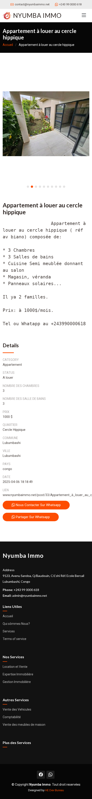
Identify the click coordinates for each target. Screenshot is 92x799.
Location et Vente (15, 666)
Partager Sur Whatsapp (32, 517)
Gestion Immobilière (17, 681)
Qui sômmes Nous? (16, 623)
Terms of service (14, 638)
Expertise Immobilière (18, 674)
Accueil (8, 45)
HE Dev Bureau (54, 790)
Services (9, 631)
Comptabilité (12, 717)
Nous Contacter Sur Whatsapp (38, 505)
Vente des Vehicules (17, 709)
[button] (28, 187)
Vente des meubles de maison (24, 724)
